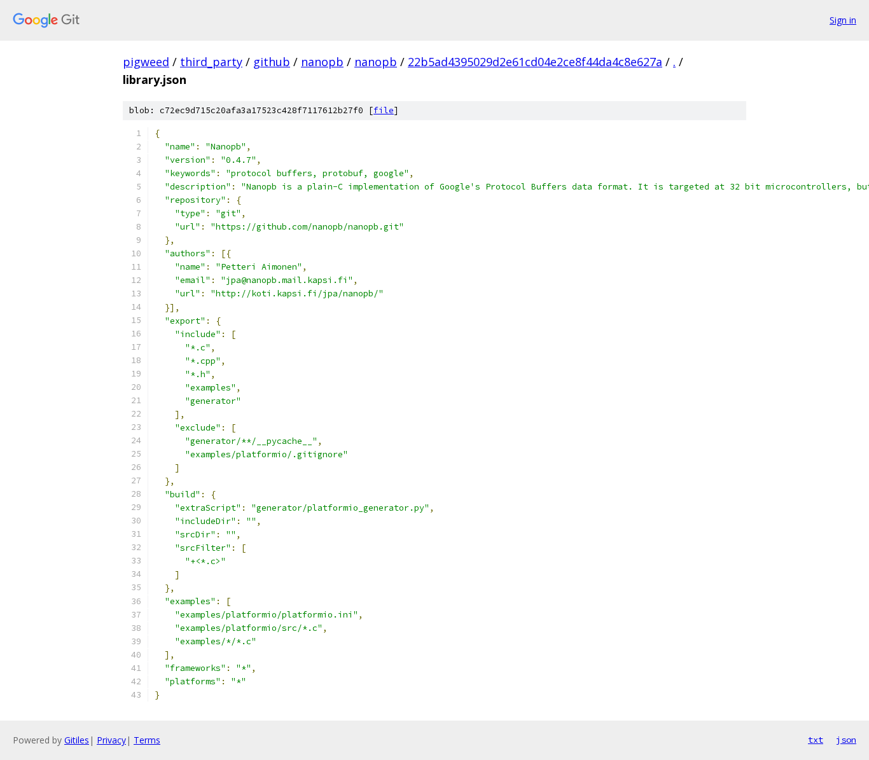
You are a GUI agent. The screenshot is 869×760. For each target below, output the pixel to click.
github (271, 61)
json (846, 739)
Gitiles (76, 740)
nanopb (322, 61)
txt (815, 739)
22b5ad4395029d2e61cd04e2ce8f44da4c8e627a (535, 61)
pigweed (146, 61)
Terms (147, 740)
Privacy (111, 740)
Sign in (843, 20)
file (383, 110)
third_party (211, 61)
